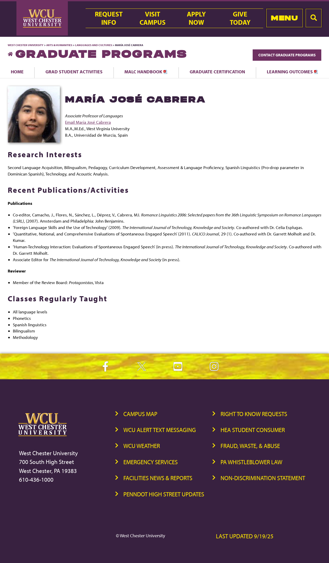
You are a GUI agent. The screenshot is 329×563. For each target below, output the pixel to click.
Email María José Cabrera (88, 122)
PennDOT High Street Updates (163, 494)
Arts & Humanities (59, 45)
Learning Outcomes (290, 71)
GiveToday (240, 18)
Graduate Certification (217, 71)
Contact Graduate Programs (287, 54)
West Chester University (25, 45)
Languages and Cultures (93, 45)
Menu (284, 17)
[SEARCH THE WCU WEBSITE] (314, 18)
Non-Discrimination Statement (263, 478)
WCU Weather (141, 446)
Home (17, 71)
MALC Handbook (143, 71)
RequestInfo (109, 18)
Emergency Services (150, 462)
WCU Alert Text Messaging (159, 430)
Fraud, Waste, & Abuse (250, 446)
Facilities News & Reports (157, 478)
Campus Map (140, 414)
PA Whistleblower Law (251, 462)
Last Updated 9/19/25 (244, 536)
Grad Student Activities (74, 71)
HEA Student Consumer (253, 430)
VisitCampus (153, 18)
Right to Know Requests (254, 414)
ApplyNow (196, 18)
